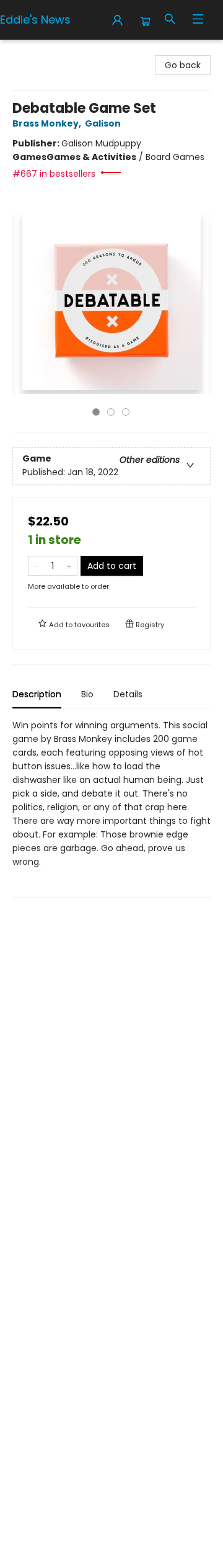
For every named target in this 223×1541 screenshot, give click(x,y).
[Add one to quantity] (69, 566)
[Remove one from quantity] (36, 566)
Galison (103, 123)
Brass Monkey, (47, 123)
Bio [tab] (87, 694)
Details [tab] (127, 694)
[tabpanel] (111, 808)
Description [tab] (36, 694)
